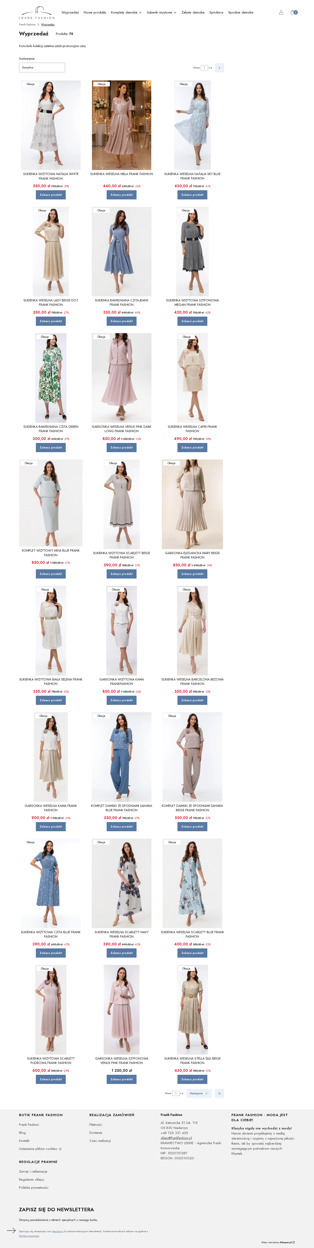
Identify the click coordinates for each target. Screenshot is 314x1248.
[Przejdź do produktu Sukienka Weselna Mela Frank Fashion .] (121, 125)
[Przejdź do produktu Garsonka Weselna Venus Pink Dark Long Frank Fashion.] (121, 378)
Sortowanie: (27, 58)
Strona (196, 67)
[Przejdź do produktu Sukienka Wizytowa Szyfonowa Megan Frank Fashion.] (192, 251)
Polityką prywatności (29, 1236)
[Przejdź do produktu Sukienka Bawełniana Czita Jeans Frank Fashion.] (121, 251)
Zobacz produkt (51, 195)
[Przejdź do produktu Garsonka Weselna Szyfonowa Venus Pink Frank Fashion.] (122, 1010)
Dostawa (95, 1132)
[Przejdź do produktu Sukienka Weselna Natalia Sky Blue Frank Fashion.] (192, 125)
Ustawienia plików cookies (38, 1148)
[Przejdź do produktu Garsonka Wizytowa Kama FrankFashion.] (121, 630)
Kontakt (24, 1140)
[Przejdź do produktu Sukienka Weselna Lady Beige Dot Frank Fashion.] (51, 251)
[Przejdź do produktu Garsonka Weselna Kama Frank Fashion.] (51, 757)
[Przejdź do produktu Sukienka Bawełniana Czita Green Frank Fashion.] (51, 378)
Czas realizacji (100, 1140)
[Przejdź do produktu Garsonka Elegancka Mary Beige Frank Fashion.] (192, 504)
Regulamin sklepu (31, 1179)
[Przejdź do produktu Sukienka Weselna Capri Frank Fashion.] (192, 378)
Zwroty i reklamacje (33, 1171)
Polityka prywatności (33, 1187)
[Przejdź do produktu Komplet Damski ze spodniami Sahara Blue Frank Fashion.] (121, 757)
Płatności (95, 1124)
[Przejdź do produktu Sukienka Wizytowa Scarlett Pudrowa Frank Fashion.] (50, 1010)
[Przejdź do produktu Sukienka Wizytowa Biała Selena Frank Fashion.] (50, 630)
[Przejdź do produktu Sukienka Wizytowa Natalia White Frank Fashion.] (51, 125)
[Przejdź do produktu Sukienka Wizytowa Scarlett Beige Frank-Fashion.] (121, 504)
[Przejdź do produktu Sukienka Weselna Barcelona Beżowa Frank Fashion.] (192, 630)
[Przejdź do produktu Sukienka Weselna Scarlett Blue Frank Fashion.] (192, 883)
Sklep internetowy (276, 1242)
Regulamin (57, 1231)
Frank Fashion (27, 25)
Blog (22, 1132)
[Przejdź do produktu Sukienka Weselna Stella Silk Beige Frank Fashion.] (192, 1010)
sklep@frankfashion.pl (176, 1137)
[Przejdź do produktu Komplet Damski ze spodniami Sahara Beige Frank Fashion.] (192, 757)
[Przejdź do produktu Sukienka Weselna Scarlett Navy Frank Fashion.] (121, 883)
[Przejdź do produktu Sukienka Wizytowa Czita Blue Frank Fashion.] (51, 883)
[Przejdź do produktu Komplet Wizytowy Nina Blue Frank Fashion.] (51, 503)
